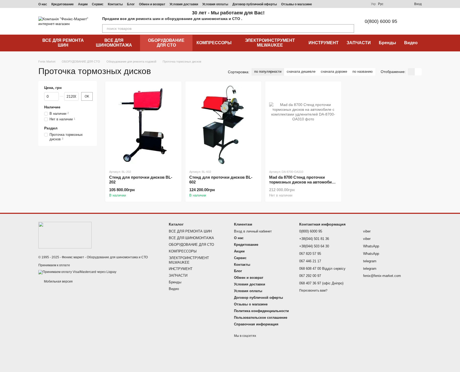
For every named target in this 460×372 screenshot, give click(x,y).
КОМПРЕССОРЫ (214, 42)
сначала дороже (334, 71)
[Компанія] (65, 235)
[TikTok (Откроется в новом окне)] (330, 4)
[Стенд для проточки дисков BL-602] (223, 125)
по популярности (267, 71)
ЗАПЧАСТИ (359, 42)
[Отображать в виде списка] (418, 71)
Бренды (387, 42)
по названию (362, 71)
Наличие (52, 107)
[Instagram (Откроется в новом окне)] (324, 4)
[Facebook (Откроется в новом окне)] (337, 4)
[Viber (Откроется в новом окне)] (349, 4)
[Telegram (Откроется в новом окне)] (343, 4)
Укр (373, 4)
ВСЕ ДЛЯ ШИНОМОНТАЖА (114, 42)
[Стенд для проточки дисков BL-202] (143, 125)
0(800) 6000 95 (381, 21)
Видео (411, 42)
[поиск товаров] (350, 28)
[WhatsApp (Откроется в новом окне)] (362, 4)
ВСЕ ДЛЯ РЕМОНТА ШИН (63, 42)
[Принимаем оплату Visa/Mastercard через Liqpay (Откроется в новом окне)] (77, 272)
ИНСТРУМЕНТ (324, 42)
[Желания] (400, 4)
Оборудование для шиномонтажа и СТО (117, 257)
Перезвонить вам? (313, 290)
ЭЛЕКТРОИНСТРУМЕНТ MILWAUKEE (270, 42)
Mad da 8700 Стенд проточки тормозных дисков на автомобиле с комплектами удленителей (302, 182)
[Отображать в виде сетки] (411, 71)
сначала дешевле (301, 71)
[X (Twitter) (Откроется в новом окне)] (356, 4)
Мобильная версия (58, 281)
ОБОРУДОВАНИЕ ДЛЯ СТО (166, 42)
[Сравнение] (391, 4)
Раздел (51, 128)
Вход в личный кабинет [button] (253, 231)
